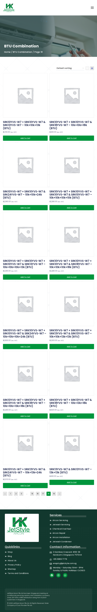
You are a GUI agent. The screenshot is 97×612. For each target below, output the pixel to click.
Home (7, 51)
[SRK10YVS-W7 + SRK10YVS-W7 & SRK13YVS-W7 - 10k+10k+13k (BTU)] (25, 95)
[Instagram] (58, 575)
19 (54, 494)
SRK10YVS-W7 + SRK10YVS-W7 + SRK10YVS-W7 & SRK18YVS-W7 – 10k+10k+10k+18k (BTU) (70, 264)
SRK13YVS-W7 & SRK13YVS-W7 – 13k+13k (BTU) (70, 470)
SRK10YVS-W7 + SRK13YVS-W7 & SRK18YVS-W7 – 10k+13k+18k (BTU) (70, 403)
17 (43, 494)
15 (32, 494)
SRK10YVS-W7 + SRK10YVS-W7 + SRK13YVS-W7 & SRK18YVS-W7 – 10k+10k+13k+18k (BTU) (24, 403)
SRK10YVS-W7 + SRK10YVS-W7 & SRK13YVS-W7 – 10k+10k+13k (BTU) (24, 125)
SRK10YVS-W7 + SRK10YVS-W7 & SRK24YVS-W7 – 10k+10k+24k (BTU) (24, 195)
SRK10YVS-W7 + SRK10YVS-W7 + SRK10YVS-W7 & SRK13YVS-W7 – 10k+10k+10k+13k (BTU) (24, 264)
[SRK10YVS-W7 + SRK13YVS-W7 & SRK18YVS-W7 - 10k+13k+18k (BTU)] (71, 373)
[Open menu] (92, 7)
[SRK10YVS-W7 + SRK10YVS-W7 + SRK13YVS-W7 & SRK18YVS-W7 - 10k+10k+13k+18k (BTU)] (25, 373)
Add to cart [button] (25, 138)
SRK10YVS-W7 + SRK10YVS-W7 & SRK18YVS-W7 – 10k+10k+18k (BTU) (70, 125)
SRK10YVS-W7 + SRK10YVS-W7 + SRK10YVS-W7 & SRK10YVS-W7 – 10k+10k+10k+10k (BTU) (70, 195)
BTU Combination (22, 51)
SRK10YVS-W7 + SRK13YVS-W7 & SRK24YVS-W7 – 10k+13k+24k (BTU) (24, 472)
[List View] (92, 68)
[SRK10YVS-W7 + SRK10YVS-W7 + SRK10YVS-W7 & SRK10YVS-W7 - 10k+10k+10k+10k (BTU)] (71, 165)
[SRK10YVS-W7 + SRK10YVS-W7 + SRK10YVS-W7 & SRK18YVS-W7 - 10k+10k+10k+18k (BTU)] (71, 234)
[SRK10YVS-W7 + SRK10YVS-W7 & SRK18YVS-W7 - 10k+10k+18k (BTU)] (71, 95)
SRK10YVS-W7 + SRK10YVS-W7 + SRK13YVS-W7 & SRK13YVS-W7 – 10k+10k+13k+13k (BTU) (70, 334)
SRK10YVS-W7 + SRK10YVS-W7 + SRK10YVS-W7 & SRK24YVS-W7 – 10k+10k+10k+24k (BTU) (24, 334)
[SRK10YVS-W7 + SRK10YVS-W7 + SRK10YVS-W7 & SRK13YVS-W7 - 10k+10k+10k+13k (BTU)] (25, 234)
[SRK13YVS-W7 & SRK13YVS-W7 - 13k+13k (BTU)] (71, 442)
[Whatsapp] (65, 575)
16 (37, 494)
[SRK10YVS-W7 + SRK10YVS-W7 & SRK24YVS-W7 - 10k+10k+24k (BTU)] (25, 165)
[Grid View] (87, 68)
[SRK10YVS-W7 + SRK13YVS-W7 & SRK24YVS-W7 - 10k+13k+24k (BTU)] (25, 442)
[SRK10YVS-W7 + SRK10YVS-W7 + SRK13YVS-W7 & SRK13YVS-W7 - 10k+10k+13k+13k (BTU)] (71, 303)
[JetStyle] (9, 8)
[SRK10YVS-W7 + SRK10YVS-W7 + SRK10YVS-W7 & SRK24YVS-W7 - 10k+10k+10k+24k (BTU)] (25, 303)
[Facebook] (52, 575)
